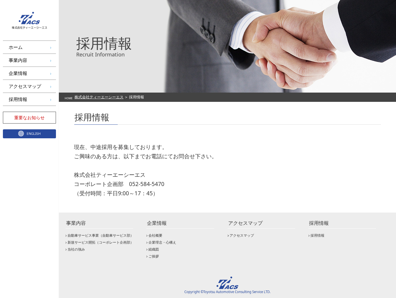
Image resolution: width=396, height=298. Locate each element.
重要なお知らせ (29, 117)
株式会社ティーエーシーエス (99, 97)
